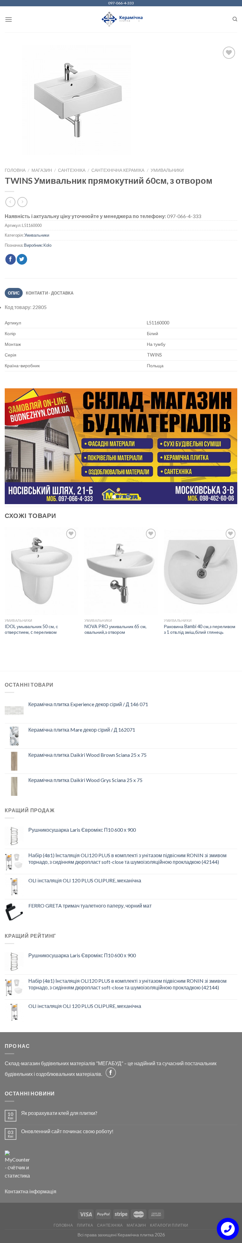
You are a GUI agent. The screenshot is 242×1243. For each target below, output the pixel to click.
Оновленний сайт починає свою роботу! (67, 1132)
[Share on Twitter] (22, 259)
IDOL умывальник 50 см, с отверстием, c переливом (31, 630)
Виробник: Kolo (37, 245)
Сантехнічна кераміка (117, 170)
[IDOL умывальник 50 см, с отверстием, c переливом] (41, 572)
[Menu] (8, 19)
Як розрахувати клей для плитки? (59, 1114)
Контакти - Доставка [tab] (50, 292)
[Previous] (17, 446)
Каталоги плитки (169, 1226)
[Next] (224, 446)
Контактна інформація (30, 1192)
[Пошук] (235, 19)
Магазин (42, 170)
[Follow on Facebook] (111, 1073)
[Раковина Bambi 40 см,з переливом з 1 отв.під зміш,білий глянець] (200, 572)
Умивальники (167, 170)
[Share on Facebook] (10, 259)
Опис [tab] (14, 292)
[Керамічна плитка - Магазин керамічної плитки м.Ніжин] (121, 19)
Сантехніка (71, 170)
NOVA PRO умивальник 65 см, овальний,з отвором (115, 630)
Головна (15, 170)
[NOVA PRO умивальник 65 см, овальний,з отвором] (121, 572)
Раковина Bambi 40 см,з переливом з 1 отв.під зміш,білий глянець (199, 630)
